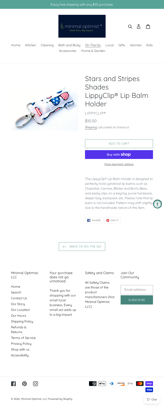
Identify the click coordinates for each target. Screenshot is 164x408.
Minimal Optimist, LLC (34, 398)
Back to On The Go (85, 246)
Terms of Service (23, 338)
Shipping (91, 127)
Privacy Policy (21, 344)
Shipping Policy (22, 321)
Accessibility (20, 355)
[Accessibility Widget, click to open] (157, 204)
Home (15, 286)
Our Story (18, 304)
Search (16, 292)
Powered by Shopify (60, 398)
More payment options (119, 164)
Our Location (20, 310)
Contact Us (19, 298)
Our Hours (18, 316)
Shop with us (20, 349)
